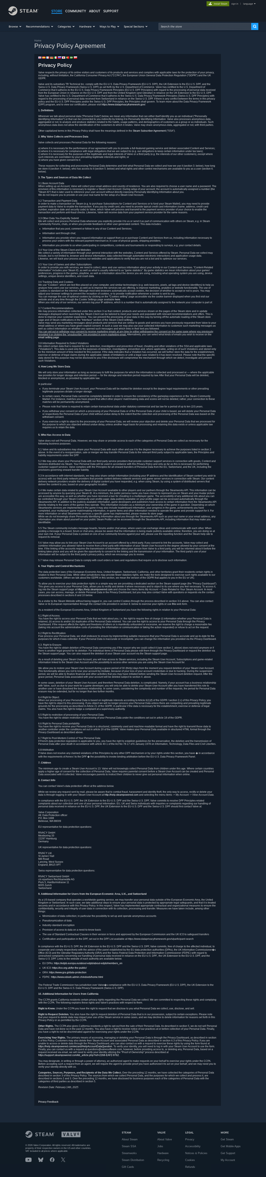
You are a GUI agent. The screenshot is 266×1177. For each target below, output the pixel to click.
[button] (15, 26)
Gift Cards (128, 1166)
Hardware (163, 1153)
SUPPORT (111, 11)
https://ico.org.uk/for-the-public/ (69, 967)
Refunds (190, 1166)
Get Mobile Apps (231, 1146)
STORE (56, 11)
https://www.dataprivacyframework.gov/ (123, 104)
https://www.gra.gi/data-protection (67, 972)
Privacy (189, 1139)
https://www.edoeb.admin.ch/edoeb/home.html (77, 977)
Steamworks (129, 1153)
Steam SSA (129, 1146)
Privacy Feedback (48, 1101)
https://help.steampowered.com (95, 589)
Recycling (163, 1160)
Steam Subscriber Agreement (149, 130)
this (174, 604)
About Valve (164, 1139)
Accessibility (193, 1146)
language (248, 3)
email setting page (48, 337)
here (117, 299)
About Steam (130, 1139)
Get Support (228, 1153)
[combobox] (205, 26)
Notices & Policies (196, 1153)
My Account (228, 1160)
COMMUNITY (75, 11)
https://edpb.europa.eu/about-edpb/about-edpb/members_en (88, 963)
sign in (234, 3)
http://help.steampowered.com (121, 794)
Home (37, 40)
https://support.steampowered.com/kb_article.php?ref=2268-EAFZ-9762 (78, 1055)
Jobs (160, 1146)
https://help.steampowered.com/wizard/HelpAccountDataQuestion (75, 1046)
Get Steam (227, 1139)
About (94, 11)
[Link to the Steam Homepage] (23, 14)
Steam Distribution (133, 1160)
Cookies (190, 1160)
